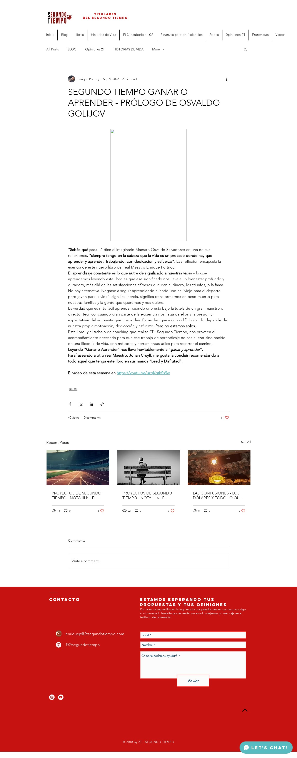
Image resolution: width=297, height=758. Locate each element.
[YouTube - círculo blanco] (60, 697)
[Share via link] (102, 404)
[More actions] (226, 79)
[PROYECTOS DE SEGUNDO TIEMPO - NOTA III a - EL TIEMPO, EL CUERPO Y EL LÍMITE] (148, 467)
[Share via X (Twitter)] (81, 404)
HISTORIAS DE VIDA (128, 49)
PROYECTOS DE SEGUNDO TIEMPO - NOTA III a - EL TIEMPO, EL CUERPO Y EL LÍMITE (147, 495)
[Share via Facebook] (70, 404)
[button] (245, 49)
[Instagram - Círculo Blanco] (58, 645)
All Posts (52, 49)
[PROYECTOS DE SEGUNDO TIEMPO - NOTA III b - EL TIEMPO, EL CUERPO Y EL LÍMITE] (78, 467)
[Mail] (59, 633)
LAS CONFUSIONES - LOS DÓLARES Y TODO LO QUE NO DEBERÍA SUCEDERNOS (218, 495)
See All (246, 442)
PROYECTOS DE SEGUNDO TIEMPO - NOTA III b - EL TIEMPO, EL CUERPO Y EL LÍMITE (76, 495)
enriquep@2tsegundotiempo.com (95, 633)
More (156, 49)
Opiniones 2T (95, 49)
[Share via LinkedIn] (91, 404)
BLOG (72, 49)
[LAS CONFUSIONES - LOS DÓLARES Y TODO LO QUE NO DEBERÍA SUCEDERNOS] (219, 467)
